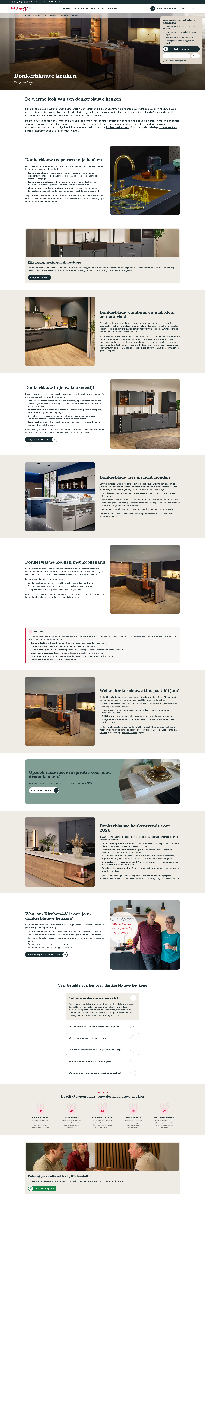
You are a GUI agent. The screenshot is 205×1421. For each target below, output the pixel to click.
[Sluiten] (199, 19)
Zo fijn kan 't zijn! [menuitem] (109, 8)
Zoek (195, 56)
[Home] (20, 8)
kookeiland (47, 569)
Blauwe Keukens (49, 16)
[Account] (183, 8)
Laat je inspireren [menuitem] (80, 8)
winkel (53, 947)
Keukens (36, 16)
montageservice (40, 944)
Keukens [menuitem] (66, 8)
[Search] (191, 8)
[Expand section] (133, 1026)
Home (27, 16)
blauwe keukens (168, 127)
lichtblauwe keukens (117, 127)
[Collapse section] (133, 998)
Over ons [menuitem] (95, 8)
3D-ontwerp (42, 931)
